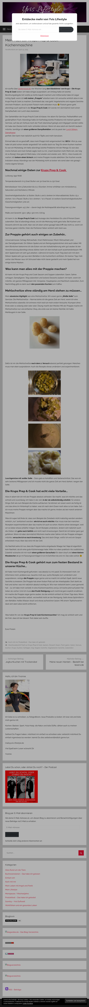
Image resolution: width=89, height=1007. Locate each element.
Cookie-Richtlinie (28, 1003)
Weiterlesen (44, 36)
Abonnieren (66, 29)
